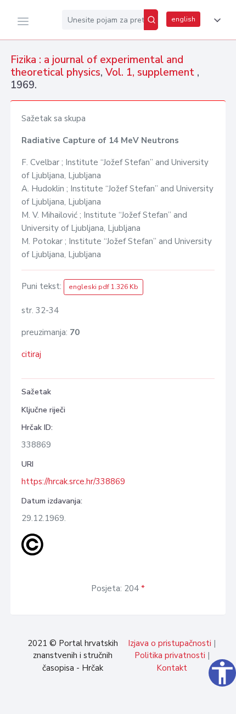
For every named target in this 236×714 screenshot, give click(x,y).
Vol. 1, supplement (151, 72)
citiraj (31, 354)
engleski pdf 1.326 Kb (103, 286)
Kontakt (171, 667)
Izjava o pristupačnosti (169, 643)
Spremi (153, 700)
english (183, 19)
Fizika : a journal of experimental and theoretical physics (96, 66)
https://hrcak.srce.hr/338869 (73, 481)
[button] (215, 20)
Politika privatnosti (169, 655)
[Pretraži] (151, 19)
